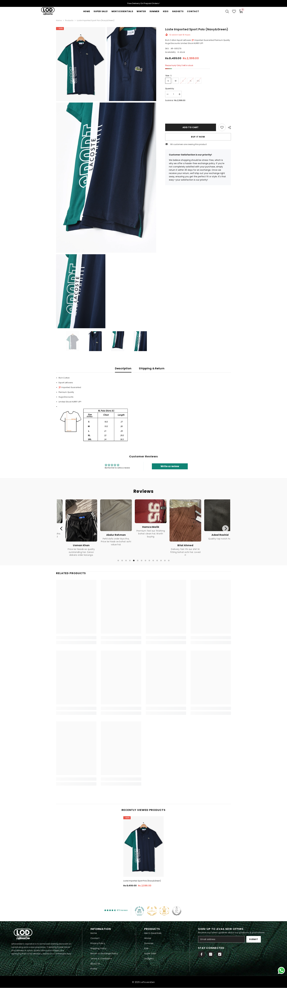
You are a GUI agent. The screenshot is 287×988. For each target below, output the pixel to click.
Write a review (170, 466)
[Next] (225, 528)
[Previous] (61, 528)
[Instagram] (210, 954)
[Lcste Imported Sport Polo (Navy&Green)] (143, 846)
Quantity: (169, 88)
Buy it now (198, 136)
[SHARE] (228, 127)
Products (69, 20)
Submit (253, 939)
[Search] (227, 11)
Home (59, 20)
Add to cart (191, 127)
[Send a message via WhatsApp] (281, 970)
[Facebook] (201, 954)
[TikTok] (219, 954)
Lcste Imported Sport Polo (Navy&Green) (142, 880)
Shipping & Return (151, 368)
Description (123, 368)
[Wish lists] (234, 11)
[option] (72, 341)
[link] (222, 127)
